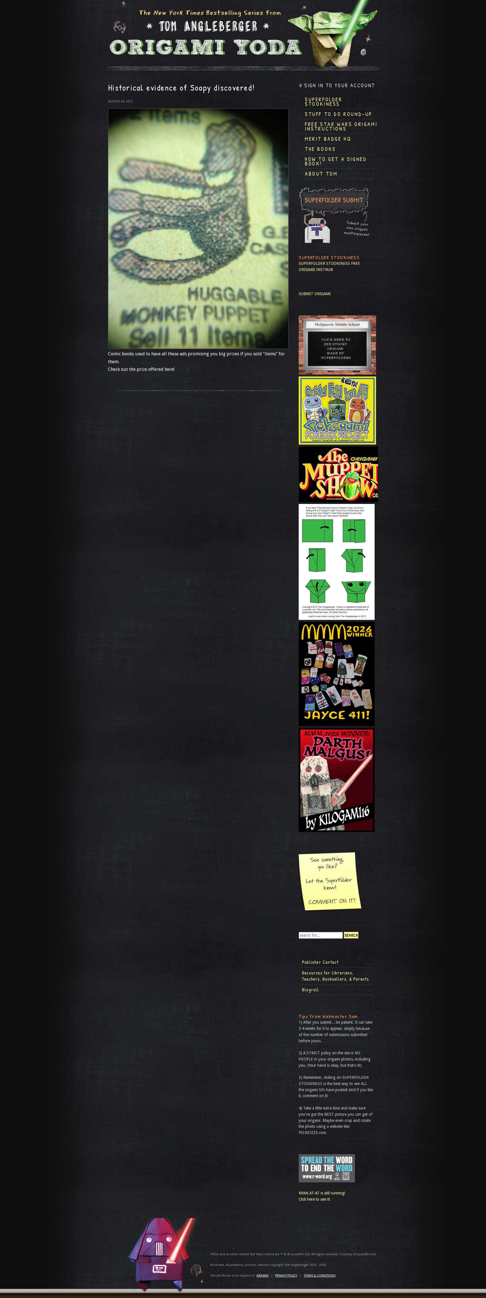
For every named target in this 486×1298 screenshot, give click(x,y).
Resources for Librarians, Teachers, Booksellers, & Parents (335, 976)
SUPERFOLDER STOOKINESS (324, 263)
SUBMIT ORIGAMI (315, 294)
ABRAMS (262, 1275)
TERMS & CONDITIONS (320, 1275)
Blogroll (310, 990)
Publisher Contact (320, 962)
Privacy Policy (286, 1275)
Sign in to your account (339, 85)
